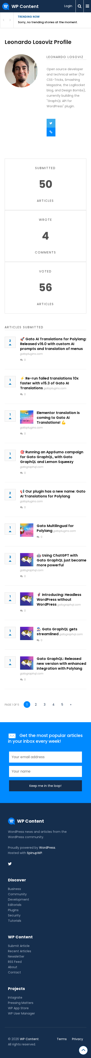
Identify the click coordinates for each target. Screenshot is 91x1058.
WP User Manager (21, 1013)
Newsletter (16, 956)
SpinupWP (34, 853)
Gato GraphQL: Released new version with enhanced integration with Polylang (61, 663)
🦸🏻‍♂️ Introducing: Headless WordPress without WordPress (59, 599)
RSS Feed (15, 962)
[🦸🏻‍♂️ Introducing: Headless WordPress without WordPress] (26, 599)
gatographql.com (31, 467)
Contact (14, 972)
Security (14, 915)
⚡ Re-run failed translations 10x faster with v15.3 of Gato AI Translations (49, 383)
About (12, 967)
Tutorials (14, 920)
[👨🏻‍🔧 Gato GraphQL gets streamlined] (26, 633)
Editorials (14, 905)
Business (14, 889)
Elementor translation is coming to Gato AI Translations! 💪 (58, 417)
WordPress (47, 847)
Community (17, 894)
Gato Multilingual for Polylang (55, 528)
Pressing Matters (20, 1003)
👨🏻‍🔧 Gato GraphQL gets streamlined (57, 632)
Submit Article (19, 946)
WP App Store (18, 1008)
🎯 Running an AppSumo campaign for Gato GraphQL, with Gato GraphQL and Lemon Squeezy (51, 457)
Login (68, 6)
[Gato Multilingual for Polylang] (26, 530)
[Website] (51, 132)
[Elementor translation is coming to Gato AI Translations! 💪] (26, 417)
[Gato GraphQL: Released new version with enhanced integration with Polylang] (26, 663)
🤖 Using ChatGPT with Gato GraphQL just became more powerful (61, 560)
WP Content (29, 1039)
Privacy (77, 1039)
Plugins (13, 910)
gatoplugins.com (31, 354)
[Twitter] (51, 123)
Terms (62, 1039)
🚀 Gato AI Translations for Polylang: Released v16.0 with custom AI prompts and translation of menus (53, 343)
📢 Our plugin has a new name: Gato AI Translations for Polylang (52, 494)
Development (18, 899)
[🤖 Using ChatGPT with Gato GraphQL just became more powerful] (26, 559)
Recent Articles (19, 951)
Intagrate (15, 997)
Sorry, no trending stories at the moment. (48, 22)
